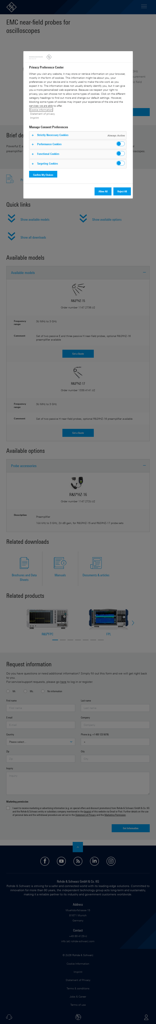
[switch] (120, 143)
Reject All (122, 191)
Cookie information (41, 109)
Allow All (103, 191)
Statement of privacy (42, 113)
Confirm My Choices (43, 174)
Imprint (34, 117)
